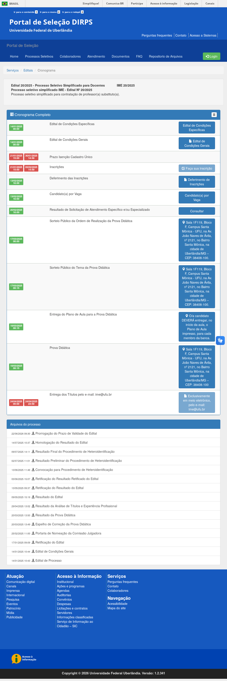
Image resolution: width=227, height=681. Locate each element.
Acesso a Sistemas (203, 35)
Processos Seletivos (39, 56)
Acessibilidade (117, 603)
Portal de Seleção (22, 45)
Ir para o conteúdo (25, 12)
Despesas (64, 604)
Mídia (10, 612)
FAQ (139, 56)
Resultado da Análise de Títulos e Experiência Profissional (64, 506)
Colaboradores (118, 590)
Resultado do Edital (37, 497)
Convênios (64, 599)
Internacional (15, 595)
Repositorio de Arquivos (165, 56)
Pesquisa (12, 599)
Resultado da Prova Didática (43, 515)
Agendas (63, 590)
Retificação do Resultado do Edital (48, 488)
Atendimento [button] (96, 56)
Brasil (9, 4)
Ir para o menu (49, 12)
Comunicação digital (20, 581)
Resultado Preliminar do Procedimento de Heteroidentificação (67, 460)
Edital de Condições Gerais (43, 551)
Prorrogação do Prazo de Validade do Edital (54, 433)
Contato (180, 35)
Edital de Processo (37, 560)
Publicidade (14, 617)
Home (14, 56)
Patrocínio (13, 608)
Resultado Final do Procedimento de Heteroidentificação (63, 451)
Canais (11, 586)
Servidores (64, 612)
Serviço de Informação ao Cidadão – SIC (75, 623)
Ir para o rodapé (72, 12)
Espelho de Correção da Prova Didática (51, 524)
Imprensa (13, 590)
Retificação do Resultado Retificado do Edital (55, 478)
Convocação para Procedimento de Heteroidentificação (62, 469)
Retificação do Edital (38, 542)
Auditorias (64, 595)
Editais (28, 70)
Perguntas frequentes (157, 35)
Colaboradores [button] (70, 56)
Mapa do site (117, 608)
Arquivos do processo (25, 424)
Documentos (120, 56)
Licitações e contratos (72, 608)
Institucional (65, 581)
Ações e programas (70, 586)
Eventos (12, 604)
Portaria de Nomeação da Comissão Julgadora (56, 533)
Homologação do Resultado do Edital (50, 442)
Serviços (13, 70)
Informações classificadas (75, 617)
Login (213, 56)
